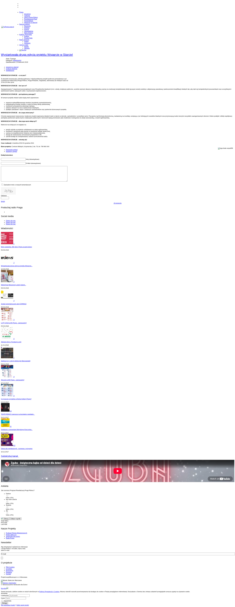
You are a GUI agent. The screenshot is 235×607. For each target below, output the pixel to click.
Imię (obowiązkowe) (32, 159)
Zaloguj (4, 603)
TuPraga (27, 16)
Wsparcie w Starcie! (30, 22)
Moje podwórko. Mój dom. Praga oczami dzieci (16, 247)
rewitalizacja (10, 70)
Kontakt (8, 574)
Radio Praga (10, 538)
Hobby (26, 41)
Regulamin (9, 570)
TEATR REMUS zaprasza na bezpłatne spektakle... (18, 414)
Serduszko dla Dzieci (13, 536)
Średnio (8, 505)
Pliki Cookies (10, 567)
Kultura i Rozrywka (25, 34)
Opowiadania (28, 31)
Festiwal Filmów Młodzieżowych (16, 533)
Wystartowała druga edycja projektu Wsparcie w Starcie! (37, 54)
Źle (7, 511)
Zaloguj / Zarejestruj (9, 583)
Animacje (27, 43)
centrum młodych (11, 69)
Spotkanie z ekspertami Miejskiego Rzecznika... (17, 430)
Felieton (27, 28)
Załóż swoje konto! (23, 605)
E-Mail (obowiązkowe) (33, 163)
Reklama (9, 572)
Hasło (3, 598)
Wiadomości (17, 60)
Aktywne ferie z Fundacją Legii (11, 342)
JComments (118, 203)
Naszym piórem (24, 24)
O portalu (9, 569)
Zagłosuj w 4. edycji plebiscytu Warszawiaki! (15, 361)
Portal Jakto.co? (11, 535)
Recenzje (27, 26)
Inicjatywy (27, 14)
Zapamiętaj (7, 601)
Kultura (26, 36)
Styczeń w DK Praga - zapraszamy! (12, 380)
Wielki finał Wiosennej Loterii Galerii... (13, 285)
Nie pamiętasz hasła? (8, 605)
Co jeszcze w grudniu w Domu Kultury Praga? (16, 399)
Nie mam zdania (11, 499)
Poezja (26, 29)
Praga (21, 12)
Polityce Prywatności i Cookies (49, 592)
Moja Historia (28, 33)
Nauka (26, 46)
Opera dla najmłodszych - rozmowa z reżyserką (16, 449)
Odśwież (4, 196)
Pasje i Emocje (24, 40)
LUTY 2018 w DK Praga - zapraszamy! (14, 323)
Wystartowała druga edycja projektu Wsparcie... (16, 266)
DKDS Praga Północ (31, 17)
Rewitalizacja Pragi (30, 19)
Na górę (3, 588)
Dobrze (8, 494)
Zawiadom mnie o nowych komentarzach (17, 185)
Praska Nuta (28, 38)
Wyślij (3, 201)
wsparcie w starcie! (12, 67)
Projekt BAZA (28, 21)
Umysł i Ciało (23, 45)
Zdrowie (27, 48)
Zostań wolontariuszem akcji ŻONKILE (13, 304)
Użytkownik (5, 595)
